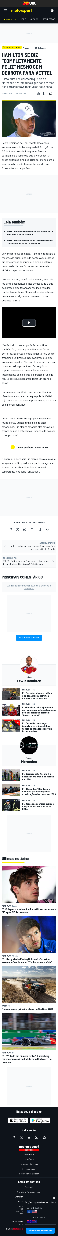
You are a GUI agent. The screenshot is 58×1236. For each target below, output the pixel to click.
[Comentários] (51, 93)
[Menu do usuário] (52, 11)
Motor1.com (29, 1159)
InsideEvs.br (29, 1154)
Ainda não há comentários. (29, 587)
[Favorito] (44, 93)
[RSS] (44, 1137)
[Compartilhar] (38, 93)
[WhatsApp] (25, 529)
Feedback (29, 1187)
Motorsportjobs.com (29, 1164)
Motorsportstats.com (29, 1173)
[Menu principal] (5, 10)
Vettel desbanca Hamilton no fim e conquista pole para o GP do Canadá (30, 233)
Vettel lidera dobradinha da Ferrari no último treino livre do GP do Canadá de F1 (30, 242)
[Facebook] (11, 529)
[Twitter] (18, 529)
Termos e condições (19, 1221)
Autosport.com (29, 1169)
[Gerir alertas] (47, 529)
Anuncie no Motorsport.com (29, 1192)
